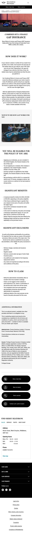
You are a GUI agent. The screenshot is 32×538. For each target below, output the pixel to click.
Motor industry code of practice (16, 512)
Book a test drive (10, 7)
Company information (16, 515)
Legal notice (16, 501)
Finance (7, 10)
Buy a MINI (5, 471)
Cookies (16, 508)
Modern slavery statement (16, 519)
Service (9, 422)
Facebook (3, 490)
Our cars (5, 467)
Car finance (6, 481)
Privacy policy (16, 504)
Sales (3, 422)
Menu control (28, 3)
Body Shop (22, 422)
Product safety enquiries (16, 526)
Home (3, 10)
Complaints (16, 522)
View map (5, 456)
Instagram (10, 490)
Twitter (6, 490)
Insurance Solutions (15, 10)
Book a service (21, 7)
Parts (15, 422)
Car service (5, 476)
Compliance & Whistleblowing (16, 529)
